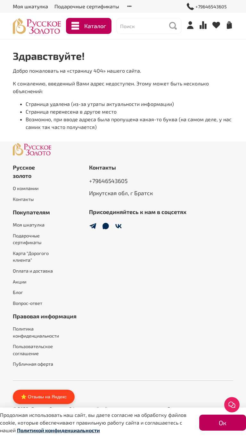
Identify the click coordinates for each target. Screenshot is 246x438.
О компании (25, 188)
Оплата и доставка (33, 271)
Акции (19, 281)
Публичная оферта (33, 364)
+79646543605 (211, 6)
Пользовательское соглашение (33, 350)
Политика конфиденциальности (36, 332)
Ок (222, 422)
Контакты (23, 199)
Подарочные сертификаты (86, 6)
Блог (18, 292)
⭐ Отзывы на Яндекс (44, 396)
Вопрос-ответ (27, 303)
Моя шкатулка (30, 6)
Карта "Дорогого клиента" (31, 257)
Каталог (95, 25)
